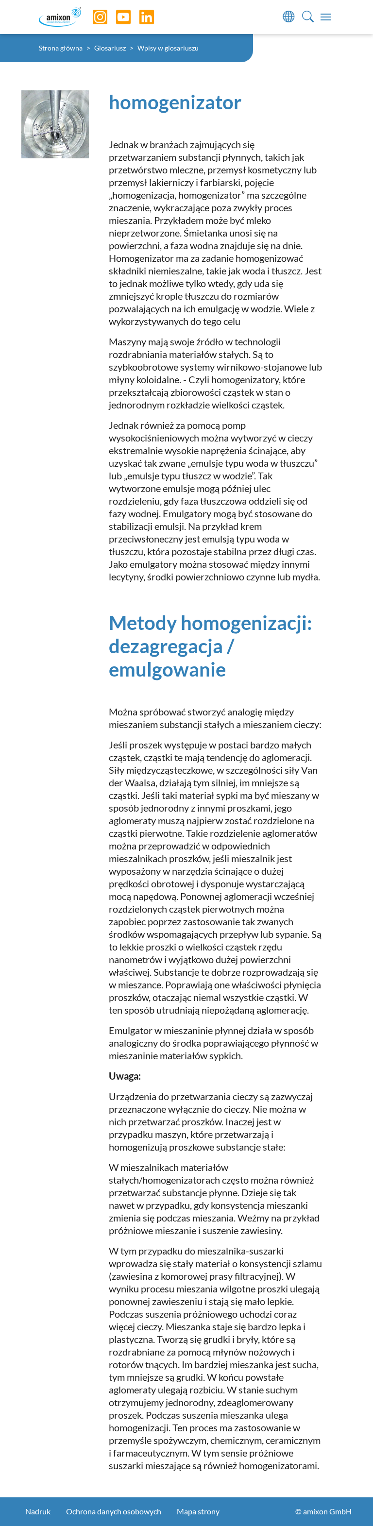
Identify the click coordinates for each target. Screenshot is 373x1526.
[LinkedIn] (139, 17)
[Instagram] (92, 17)
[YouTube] (116, 17)
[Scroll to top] (348, 1501)
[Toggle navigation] (326, 17)
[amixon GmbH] (60, 16)
